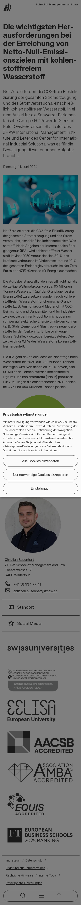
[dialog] (40, 452)
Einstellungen (40, 488)
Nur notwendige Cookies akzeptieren (40, 475)
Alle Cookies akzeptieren (40, 461)
